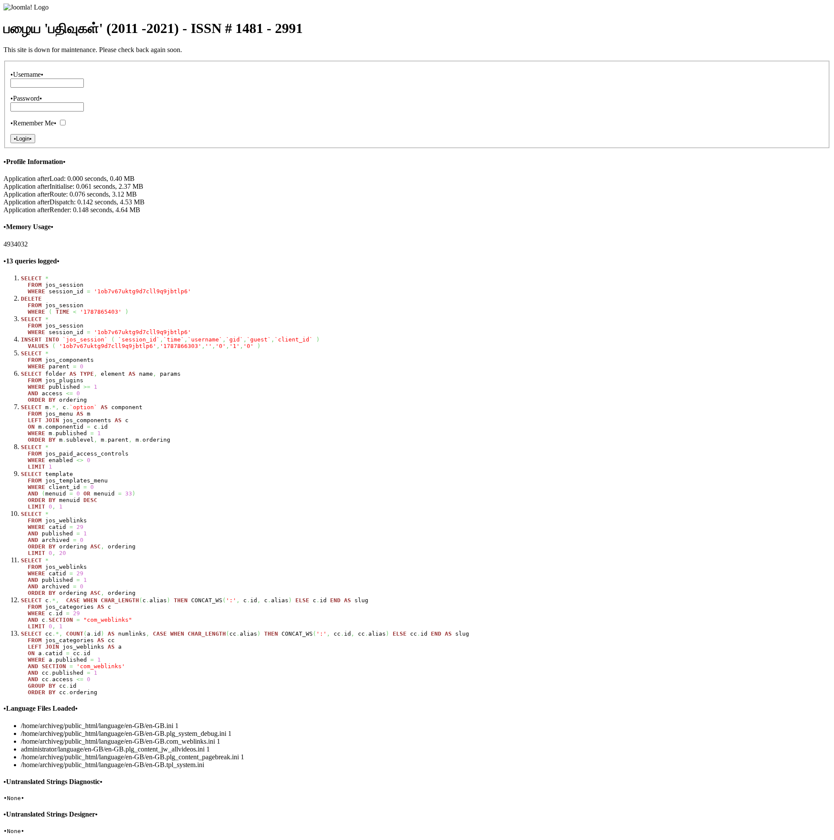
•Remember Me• (33, 123)
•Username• (26, 74)
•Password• (26, 98)
